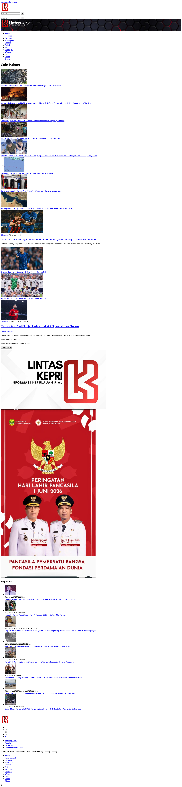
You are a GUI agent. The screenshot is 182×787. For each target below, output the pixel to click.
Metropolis (9, 40)
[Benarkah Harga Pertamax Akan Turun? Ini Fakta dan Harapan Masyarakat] (14, 188)
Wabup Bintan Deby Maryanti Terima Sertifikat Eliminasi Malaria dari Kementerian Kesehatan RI (44, 677)
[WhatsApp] (6, 734)
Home (7, 33)
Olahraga (9, 50)
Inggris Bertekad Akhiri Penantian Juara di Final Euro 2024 (24, 298)
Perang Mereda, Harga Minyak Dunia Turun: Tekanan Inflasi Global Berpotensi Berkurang (37, 208)
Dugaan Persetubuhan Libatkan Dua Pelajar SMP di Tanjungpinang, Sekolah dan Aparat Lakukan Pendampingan (50, 630)
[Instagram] (6, 730)
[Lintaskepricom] (19, 11)
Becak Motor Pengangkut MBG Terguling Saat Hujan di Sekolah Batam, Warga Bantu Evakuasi (43, 709)
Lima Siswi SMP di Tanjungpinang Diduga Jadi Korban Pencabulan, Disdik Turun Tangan (40, 693)
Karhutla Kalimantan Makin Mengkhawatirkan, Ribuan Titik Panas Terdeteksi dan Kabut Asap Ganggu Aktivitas (46, 103)
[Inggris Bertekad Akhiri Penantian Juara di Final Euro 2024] (22, 296)
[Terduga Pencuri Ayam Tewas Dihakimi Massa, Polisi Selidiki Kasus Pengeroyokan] (10, 641)
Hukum (8, 43)
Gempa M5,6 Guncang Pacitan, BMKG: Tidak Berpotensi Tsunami (27, 173)
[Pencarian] (2, 16)
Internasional (10, 36)
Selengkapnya (7, 347)
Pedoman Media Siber (14, 747)
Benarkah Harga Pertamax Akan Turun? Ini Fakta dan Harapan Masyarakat (31, 191)
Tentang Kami (11, 740)
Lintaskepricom (7, 331)
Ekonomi (8, 47)
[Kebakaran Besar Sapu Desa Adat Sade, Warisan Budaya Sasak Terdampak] (14, 83)
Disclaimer (9, 745)
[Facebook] (6, 727)
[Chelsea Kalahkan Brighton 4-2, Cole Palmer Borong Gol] (22, 270)
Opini (7, 54)
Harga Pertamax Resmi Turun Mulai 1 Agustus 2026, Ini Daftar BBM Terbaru (35, 615)
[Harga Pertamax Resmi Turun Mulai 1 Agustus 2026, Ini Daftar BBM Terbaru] (10, 610)
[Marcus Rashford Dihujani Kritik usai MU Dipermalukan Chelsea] (14, 319)
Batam (7, 57)
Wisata (8, 52)
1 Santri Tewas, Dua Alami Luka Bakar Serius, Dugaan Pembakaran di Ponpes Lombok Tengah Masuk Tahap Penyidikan (49, 156)
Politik (7, 45)
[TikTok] (6, 736)
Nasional (8, 38)
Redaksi (8, 743)
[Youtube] (6, 732)
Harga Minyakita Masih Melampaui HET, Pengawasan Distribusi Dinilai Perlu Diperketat (40, 599)
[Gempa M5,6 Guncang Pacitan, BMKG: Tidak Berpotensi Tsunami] (14, 171)
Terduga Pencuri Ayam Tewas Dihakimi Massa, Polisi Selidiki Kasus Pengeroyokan (38, 646)
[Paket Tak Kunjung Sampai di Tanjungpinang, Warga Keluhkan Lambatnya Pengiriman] (10, 657)
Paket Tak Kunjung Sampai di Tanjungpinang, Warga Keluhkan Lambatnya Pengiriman (40, 662)
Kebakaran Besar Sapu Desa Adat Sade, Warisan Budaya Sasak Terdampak (31, 85)
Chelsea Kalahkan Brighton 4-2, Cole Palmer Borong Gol (23, 272)
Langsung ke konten (9, 2)
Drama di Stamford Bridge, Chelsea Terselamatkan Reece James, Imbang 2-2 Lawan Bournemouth (48, 239)
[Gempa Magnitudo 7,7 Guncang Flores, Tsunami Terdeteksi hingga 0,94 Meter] (14, 118)
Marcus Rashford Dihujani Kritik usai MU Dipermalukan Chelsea (40, 326)
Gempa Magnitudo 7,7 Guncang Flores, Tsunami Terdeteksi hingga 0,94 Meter (32, 121)
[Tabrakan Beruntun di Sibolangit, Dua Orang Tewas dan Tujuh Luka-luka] (14, 136)
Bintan (7, 59)
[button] (22, 13)
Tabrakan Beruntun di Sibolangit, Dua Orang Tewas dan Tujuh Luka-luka (30, 138)
